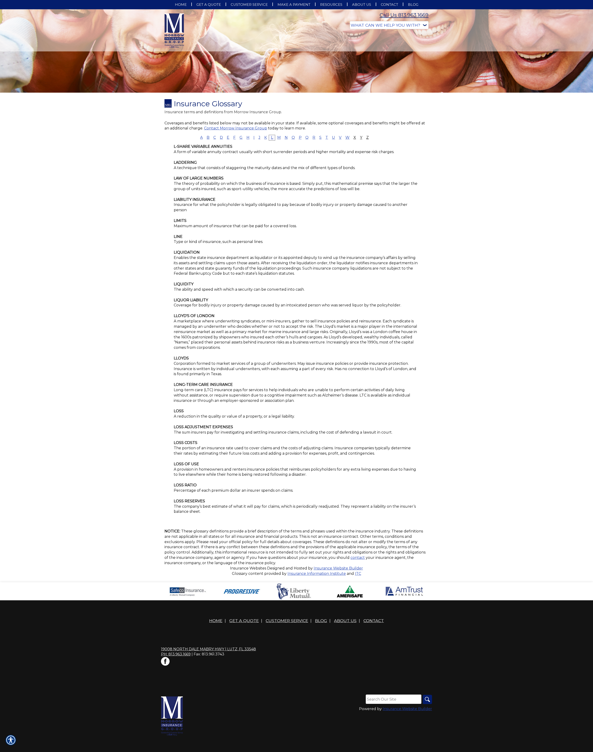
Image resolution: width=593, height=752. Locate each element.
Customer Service (287, 620)
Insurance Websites (248, 568)
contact (357, 557)
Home (215, 620)
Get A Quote (244, 620)
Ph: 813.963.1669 (176, 654)
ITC (358, 573)
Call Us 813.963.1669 (404, 15)
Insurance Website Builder (338, 568)
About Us (345, 620)
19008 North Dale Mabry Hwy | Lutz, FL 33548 (208, 649)
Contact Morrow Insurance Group (235, 128)
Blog (321, 620)
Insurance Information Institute (316, 573)
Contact (373, 620)
